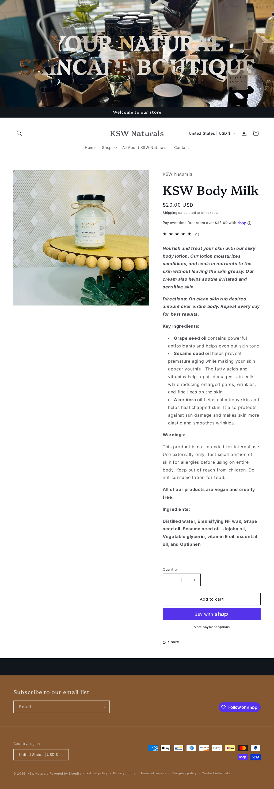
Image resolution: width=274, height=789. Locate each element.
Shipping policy (184, 773)
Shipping (170, 213)
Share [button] (173, 642)
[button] (19, 133)
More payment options (212, 627)
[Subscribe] (103, 707)
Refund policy (97, 773)
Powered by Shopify (65, 773)
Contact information (217, 773)
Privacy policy (124, 773)
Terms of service (153, 773)
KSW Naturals (38, 773)
